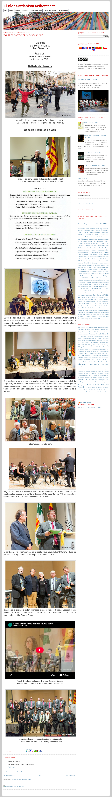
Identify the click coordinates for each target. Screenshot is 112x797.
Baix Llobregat (90, 327)
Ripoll (94, 286)
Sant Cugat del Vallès (100, 295)
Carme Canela (100, 332)
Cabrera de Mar (82, 256)
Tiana (80, 314)
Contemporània (96, 349)
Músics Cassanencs (100, 367)
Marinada (82, 364)
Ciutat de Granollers (88, 336)
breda (107, 316)
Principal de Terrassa (91, 377)
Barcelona (103, 223)
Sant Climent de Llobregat (85, 295)
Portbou (100, 284)
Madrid (102, 273)
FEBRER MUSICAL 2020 (87, 79)
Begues (95, 254)
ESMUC (86, 353)
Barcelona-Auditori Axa (96, 228)
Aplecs (11, 10)
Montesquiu (80, 280)
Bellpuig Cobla (89, 330)
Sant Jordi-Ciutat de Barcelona (93, 386)
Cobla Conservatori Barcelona (90, 340)
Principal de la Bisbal (87, 379)
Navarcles (102, 280)
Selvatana (105, 387)
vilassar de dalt (95, 319)
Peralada (90, 284)
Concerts (25, 10)
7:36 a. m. (12, 767)
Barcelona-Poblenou (91, 245)
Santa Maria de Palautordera (96, 310)
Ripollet (98, 286)
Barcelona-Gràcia (84, 237)
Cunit (105, 263)
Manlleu (84, 276)
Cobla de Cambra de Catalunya (100, 345)
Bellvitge (106, 254)
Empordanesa (92, 353)
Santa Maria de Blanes (95, 387)
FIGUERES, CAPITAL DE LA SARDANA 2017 (23, 35)
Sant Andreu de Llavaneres (97, 291)
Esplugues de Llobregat (93, 265)
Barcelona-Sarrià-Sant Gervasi (87, 250)
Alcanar (80, 221)
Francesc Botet (86, 402)
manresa (84, 319)
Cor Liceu (103, 349)
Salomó (103, 288)
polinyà (89, 318)
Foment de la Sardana (91, 355)
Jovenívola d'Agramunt (84, 359)
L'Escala (95, 269)
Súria (102, 312)
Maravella (100, 362)
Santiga (93, 312)
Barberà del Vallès (94, 224)
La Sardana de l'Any (36, 10)
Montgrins (81, 367)
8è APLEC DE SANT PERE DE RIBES (95, 166)
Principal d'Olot (89, 375)
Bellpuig (100, 254)
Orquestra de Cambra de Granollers (99, 371)
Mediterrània (94, 364)
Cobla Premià (94, 343)
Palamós (94, 282)
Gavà (82, 267)
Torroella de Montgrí (91, 314)
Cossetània (80, 353)
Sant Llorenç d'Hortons (89, 301)
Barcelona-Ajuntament (103, 226)
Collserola (80, 263)
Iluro (93, 357)
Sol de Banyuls (86, 392)
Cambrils (103, 256)
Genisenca (80, 357)
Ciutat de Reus (86, 338)
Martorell (89, 276)
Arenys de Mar (100, 221)
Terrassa (106, 312)
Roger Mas (105, 382)
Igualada (90, 269)
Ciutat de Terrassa (96, 338)
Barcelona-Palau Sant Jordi (91, 243)
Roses (90, 288)
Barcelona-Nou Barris (85, 241)
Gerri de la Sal (88, 267)
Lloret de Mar (97, 273)
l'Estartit (80, 318)
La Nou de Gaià (87, 271)
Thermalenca (94, 392)
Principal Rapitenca (97, 373)
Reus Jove (98, 382)
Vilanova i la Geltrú (91, 316)
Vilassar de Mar (101, 316)
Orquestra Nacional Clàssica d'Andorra (92, 369)
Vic (84, 316)
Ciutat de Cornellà (94, 334)
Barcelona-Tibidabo (103, 250)
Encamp (84, 265)
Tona (84, 314)
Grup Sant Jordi (87, 357)
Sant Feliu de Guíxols (97, 297)
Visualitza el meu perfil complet (90, 407)
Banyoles (86, 224)
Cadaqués (105, 329)
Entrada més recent (9, 775)
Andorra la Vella (90, 221)
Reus (82, 286)
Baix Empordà (81, 327)
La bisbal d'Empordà (97, 271)
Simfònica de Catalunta (83, 389)
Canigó (79, 332)
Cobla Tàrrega (88, 345)
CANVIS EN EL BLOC (83, 179)
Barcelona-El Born (92, 234)
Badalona (81, 224)
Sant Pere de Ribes (83, 304)
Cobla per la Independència (85, 347)
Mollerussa (88, 278)
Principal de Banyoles (99, 375)
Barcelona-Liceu (93, 239)
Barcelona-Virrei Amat (100, 252)
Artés (106, 221)
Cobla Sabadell (104, 343)
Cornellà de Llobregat (91, 263)
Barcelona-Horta (95, 237)
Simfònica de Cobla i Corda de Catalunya (98, 389)
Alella (84, 221)
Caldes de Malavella (91, 256)
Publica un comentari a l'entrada (13, 772)
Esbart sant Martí (100, 353)
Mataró (80, 278)
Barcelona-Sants (103, 248)
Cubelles (101, 263)
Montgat (86, 280)
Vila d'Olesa (100, 392)
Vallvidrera (80, 316)
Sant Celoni (104, 293)
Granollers (99, 267)
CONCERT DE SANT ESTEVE (93, 153)
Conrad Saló (88, 349)
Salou (107, 288)
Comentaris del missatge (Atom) (21, 779)
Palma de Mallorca (83, 284)
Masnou (100, 276)
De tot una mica (63, 10)
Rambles (88, 382)
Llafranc (84, 273)
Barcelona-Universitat (83, 252)
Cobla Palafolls (85, 342)
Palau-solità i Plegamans (102, 282)
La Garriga (102, 269)
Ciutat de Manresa (98, 336)
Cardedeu (91, 259)
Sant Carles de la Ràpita (95, 293)
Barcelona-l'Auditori (85, 254)
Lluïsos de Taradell (89, 362)
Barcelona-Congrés (95, 232)
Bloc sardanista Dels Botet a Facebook (86, 203)
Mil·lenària (105, 364)
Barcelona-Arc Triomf (83, 228)
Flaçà (107, 265)
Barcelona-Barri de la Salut (92, 230)
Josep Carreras (97, 357)
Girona (93, 267)
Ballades (17, 10)
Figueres (103, 265)
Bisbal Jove (99, 330)
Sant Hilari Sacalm (96, 299)
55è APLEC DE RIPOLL (91, 123)
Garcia (79, 267)
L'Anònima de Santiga (96, 359)
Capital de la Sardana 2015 (89, 332)
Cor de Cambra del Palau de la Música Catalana (95, 351)
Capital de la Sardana (50, 10)
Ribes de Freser (87, 286)
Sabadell (98, 288)
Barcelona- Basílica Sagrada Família (87, 226)
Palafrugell (88, 282)
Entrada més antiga (70, 775)
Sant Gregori (88, 299)
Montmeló (90, 280)
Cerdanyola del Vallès (101, 261)
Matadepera (105, 276)
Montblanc (105, 278)
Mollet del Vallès (96, 278)
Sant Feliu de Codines (84, 297)
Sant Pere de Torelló (95, 303)
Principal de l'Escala (103, 377)
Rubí (93, 289)
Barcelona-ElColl (104, 234)
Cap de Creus (85, 259)
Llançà (88, 273)
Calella (98, 256)
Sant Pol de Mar (104, 303)
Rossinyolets (81, 385)
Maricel (106, 362)
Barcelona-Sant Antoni (91, 248)
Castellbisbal (89, 261)
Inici (5, 10)
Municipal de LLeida (91, 367)
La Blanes (106, 359)
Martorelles (94, 276)
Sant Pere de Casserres (102, 301)
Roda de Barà (84, 288)
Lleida (92, 273)
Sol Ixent (80, 392)
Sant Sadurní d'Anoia (98, 306)
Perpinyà (95, 284)
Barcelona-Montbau (103, 239)
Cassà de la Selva (98, 259)
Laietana (80, 362)
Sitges (98, 312)
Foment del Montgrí (102, 355)
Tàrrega (106, 314)
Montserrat (96, 280)
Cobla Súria (81, 345)
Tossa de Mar (100, 314)
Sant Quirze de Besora (84, 306)
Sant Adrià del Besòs (83, 291)
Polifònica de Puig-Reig (84, 373)
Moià (83, 278)
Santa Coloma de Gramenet (96, 308)
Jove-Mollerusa (105, 357)
